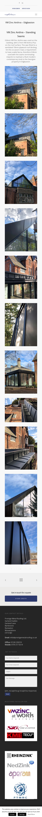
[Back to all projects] (21, 579)
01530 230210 (16, 8)
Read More (31, 814)
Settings (22, 814)
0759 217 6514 (26, 8)
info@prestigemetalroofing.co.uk (23, 637)
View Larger (22, 86)
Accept (12, 814)
